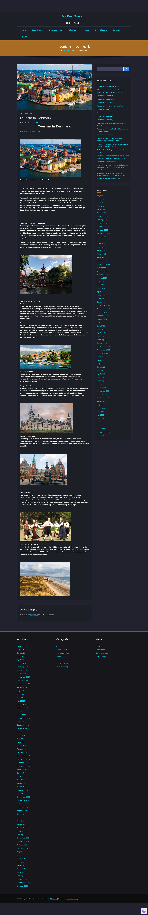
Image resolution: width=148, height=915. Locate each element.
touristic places (62, 663)
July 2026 (100, 199)
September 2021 (103, 398)
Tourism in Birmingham (106, 162)
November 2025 (103, 227)
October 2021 (102, 394)
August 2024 (102, 278)
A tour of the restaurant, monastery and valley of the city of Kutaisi (112, 145)
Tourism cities (61, 660)
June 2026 (101, 203)
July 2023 (100, 322)
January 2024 (102, 302)
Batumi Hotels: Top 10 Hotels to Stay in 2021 (112, 151)
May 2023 (101, 329)
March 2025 (101, 254)
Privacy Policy (118, 30)
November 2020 (103, 432)
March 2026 (101, 213)
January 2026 (102, 220)
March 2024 (101, 295)
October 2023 (102, 312)
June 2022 (101, 367)
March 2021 (101, 418)
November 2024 (103, 268)
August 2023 (102, 319)
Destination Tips (55, 30)
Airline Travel (73, 30)
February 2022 (102, 381)
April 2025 (101, 251)
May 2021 (100, 412)
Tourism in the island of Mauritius (110, 106)
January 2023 (102, 343)
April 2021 (101, 415)
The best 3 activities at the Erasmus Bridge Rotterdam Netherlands (111, 91)
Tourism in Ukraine (104, 113)
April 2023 (101, 333)
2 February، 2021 (36, 122)
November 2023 (103, 309)
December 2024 (103, 264)
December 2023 (103, 305)
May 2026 (101, 206)
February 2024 (102, 298)
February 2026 (102, 216)
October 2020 (102, 436)
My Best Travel (72, 16)
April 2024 (101, 292)
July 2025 (100, 240)
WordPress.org (101, 656)
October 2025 (102, 230)
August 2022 (102, 360)
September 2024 (103, 275)
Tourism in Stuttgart (105, 96)
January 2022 (102, 384)
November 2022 (103, 350)
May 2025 (101, 247)
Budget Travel (37, 30)
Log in (98, 646)
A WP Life (53, 899)
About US (24, 37)
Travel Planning (101, 30)
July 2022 (100, 364)
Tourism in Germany (105, 120)
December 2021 (103, 388)
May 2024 (101, 288)
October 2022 (102, 353)
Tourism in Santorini (105, 116)
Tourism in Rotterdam (105, 102)
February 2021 (102, 422)
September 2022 (103, 357)
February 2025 (102, 257)
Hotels (86, 30)
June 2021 (101, 408)
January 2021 (102, 425)
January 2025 (102, 261)
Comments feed (102, 653)
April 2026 (101, 209)
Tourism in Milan (103, 109)
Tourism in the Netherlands (108, 86)
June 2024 (101, 285)
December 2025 (103, 223)
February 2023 (102, 340)
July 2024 (100, 281)
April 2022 (101, 374)
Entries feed (100, 650)
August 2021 (101, 401)
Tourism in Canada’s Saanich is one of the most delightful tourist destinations (113, 157)
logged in (34, 615)
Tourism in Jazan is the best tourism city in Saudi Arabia (112, 130)
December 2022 (103, 346)
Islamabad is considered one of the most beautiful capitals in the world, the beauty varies (113, 167)
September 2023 (103, 316)
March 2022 (101, 377)
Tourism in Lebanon (105, 135)
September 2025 (103, 233)
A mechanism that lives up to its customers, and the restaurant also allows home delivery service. (111, 175)
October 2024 (102, 271)
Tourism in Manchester (106, 99)
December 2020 (103, 429)
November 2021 (103, 391)
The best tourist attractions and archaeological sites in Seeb (109, 139)
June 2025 (101, 244)
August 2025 (102, 237)
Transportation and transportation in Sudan (111, 124)
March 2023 (101, 336)
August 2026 (102, 196)
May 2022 (101, 370)
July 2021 (100, 405)
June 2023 (101, 326)
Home (23, 30)
